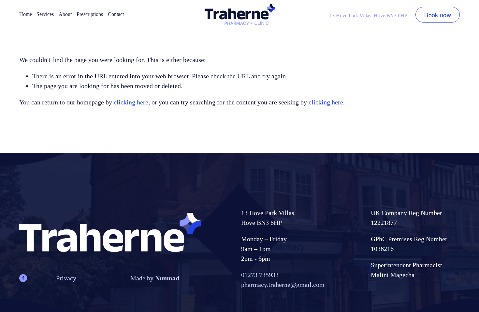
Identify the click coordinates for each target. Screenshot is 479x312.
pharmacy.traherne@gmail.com (283, 284)
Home (25, 14)
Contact (116, 14)
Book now (437, 14)
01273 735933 (260, 274)
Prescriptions (90, 14)
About (65, 14)
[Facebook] (23, 278)
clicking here (131, 102)
